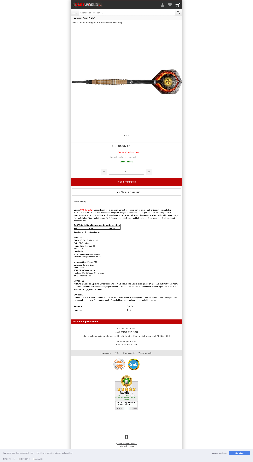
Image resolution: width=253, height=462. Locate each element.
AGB (117, 353)
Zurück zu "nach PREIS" (84, 18)
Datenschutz (129, 353)
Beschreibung (80, 202)
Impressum (106, 353)
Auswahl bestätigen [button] (219, 453)
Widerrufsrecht (145, 353)
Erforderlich (25, 459)
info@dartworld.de (126, 344)
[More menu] (162, 5)
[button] (126, 192)
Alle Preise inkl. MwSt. (127, 444)
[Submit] (178, 13)
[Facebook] (126, 437)
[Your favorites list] (169, 5)
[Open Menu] (75, 12)
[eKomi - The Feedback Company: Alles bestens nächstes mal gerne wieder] (126, 392)
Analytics (39, 459)
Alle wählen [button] (239, 453)
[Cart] (178, 5)
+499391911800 (126, 332)
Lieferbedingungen (126, 446)
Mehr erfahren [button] (67, 453)
